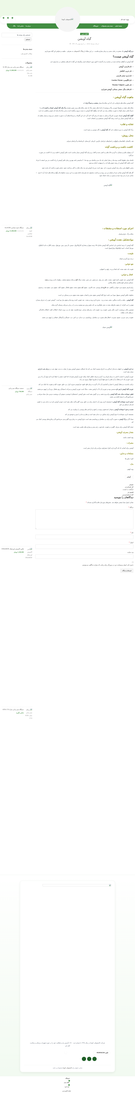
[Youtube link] (117, 7)
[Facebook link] (129, 7)
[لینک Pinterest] (113, 7)
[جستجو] (17, 20)
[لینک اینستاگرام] (121, 7)
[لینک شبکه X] (125, 7)
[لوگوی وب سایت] (67, 19)
